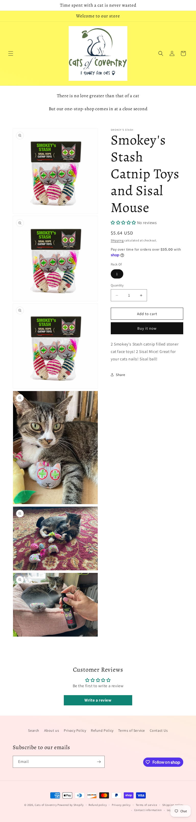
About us (51, 730)
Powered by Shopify (70, 805)
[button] (10, 53)
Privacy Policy (75, 730)
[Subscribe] (98, 762)
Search (33, 730)
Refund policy (98, 805)
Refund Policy (102, 730)
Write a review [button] (97, 700)
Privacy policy (121, 805)
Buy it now (147, 328)
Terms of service (146, 805)
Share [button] (120, 374)
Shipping (117, 240)
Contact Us (159, 730)
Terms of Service (131, 730)
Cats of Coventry (46, 805)
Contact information (148, 810)
